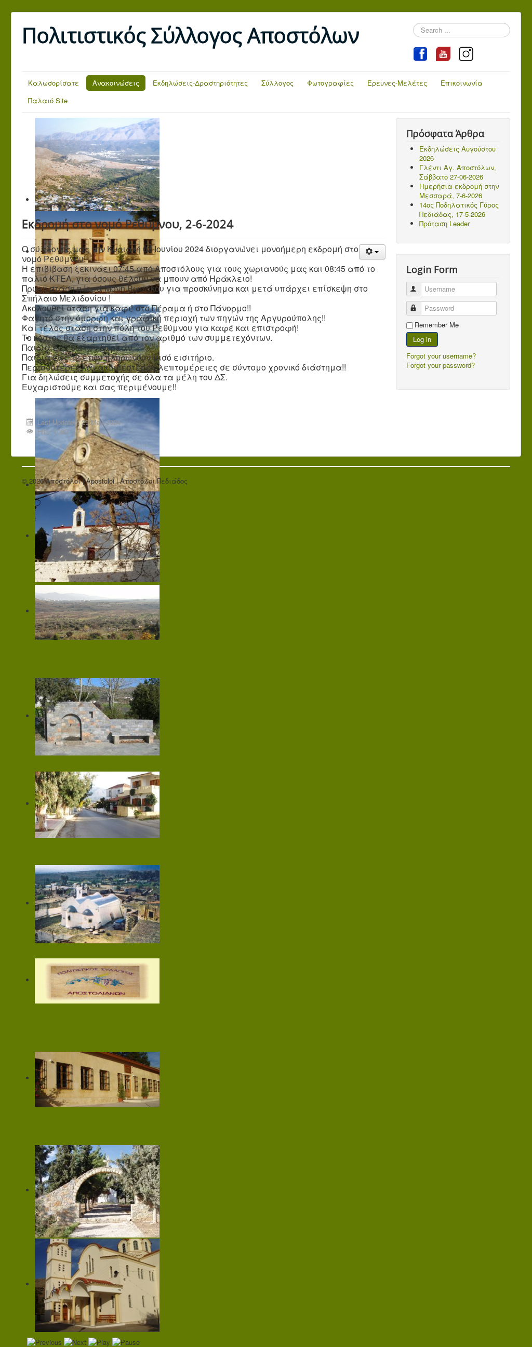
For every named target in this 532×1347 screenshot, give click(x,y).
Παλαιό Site (48, 100)
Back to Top (492, 481)
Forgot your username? (441, 356)
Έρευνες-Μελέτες (397, 83)
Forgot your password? (440, 365)
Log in (422, 339)
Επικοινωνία (462, 83)
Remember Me (437, 324)
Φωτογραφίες (330, 83)
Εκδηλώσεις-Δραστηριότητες (200, 83)
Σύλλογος (277, 83)
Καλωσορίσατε (53, 83)
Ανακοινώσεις (115, 83)
